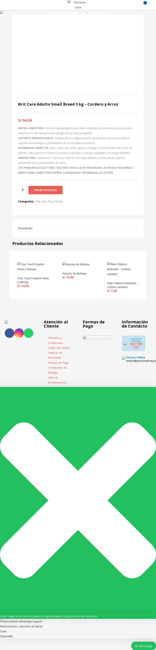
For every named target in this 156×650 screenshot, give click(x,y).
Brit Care (41, 201)
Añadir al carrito (45, 190)
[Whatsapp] (28, 333)
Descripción (25, 228)
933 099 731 (136, 346)
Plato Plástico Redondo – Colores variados (122, 285)
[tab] (78, 228)
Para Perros (55, 201)
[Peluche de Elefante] (76, 264)
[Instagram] (19, 333)
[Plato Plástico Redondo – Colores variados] (123, 269)
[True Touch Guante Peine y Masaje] (33, 266)
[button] (143, 4)
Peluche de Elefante (74, 273)
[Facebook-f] (9, 333)
